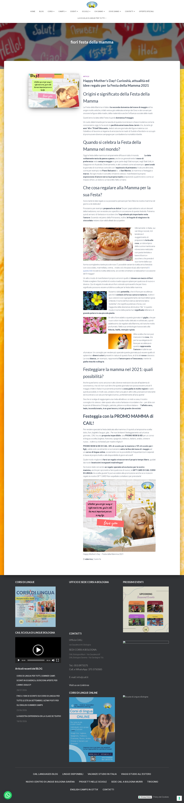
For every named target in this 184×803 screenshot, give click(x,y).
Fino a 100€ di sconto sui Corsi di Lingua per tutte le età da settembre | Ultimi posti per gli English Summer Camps (38, 700)
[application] (38, 650)
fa (97, 559)
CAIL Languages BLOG (45, 774)
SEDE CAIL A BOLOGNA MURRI (127, 781)
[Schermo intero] (57, 660)
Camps (61, 11)
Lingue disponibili (72, 774)
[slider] (35, 660)
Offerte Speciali (146, 11)
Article (86, 76)
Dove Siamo (114, 11)
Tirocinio (152, 781)
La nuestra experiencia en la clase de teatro (39, 716)
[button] (38, 650)
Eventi (73, 11)
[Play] (18, 660)
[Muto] (53, 660)
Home (32, 11)
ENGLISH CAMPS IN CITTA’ (84, 789)
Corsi (50, 11)
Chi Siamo (98, 11)
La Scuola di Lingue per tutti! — (92, 18)
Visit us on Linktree (79, 685)
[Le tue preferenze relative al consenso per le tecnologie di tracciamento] (179, 798)
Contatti (129, 11)
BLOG (41, 11)
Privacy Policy (146, 797)
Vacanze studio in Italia (102, 774)
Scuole (85, 11)
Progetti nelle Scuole (93, 781)
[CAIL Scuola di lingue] (91, 4)
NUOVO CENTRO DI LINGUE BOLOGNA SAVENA (50, 781)
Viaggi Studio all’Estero (136, 774)
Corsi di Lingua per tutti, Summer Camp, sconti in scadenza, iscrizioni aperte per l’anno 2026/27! (37, 680)
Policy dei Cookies (161, 797)
